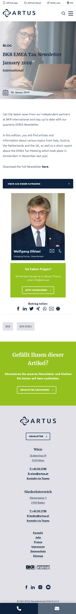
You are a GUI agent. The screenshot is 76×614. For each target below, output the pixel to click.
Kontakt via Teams (38, 478)
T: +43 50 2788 (38, 468)
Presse (38, 542)
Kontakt (38, 532)
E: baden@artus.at (38, 515)
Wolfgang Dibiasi (27, 251)
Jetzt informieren (36, 289)
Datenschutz (38, 551)
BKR (8, 326)
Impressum (38, 546)
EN (71, 3)
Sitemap (38, 555)
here (45, 166)
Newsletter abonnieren (34, 389)
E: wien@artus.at (38, 473)
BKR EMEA (26, 326)
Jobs (38, 537)
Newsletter (36, 436)
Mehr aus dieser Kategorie (24, 183)
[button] (63, 13)
